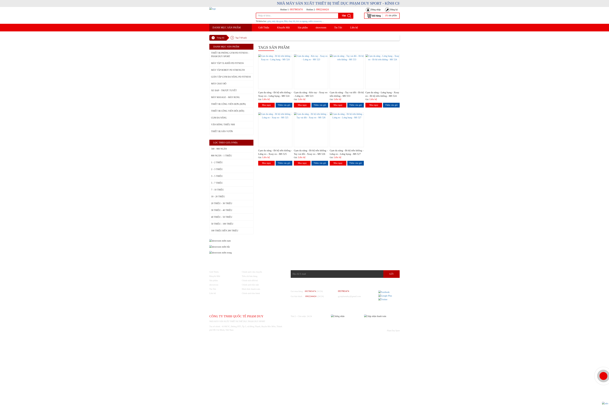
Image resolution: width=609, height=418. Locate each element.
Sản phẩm (303, 27)
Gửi (391, 274)
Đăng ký (394, 9)
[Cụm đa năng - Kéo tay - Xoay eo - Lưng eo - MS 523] (311, 57)
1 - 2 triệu (217, 162)
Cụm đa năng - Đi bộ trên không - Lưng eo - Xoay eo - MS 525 (275, 152)
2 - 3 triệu (217, 169)
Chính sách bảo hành (251, 293)
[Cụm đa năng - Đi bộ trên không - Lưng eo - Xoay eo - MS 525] (275, 115)
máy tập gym (277, 21)
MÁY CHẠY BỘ (218, 83)
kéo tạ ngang (301, 21)
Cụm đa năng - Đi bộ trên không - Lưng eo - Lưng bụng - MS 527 (346, 152)
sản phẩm (391, 15)
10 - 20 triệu (218, 196)
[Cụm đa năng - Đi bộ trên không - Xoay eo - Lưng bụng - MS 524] (275, 57)
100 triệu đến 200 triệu (224, 230)
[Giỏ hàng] (374, 15)
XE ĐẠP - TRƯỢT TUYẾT (224, 90)
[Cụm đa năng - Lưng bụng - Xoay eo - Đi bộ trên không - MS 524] (382, 57)
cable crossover (314, 21)
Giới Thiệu (263, 27)
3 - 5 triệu (217, 176)
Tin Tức (338, 27)
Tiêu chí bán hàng (249, 276)
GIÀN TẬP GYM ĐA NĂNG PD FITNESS (231, 77)
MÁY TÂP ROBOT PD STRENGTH (228, 70)
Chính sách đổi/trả (250, 280)
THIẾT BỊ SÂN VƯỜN (222, 131)
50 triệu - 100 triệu (222, 224)
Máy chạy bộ (289, 21)
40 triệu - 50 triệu (221, 217)
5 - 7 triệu (217, 183)
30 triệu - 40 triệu (221, 210)
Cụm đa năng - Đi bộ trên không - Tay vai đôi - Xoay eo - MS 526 (311, 152)
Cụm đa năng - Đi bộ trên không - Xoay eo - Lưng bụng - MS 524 (275, 94)
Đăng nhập (375, 9)
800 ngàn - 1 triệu (221, 155)
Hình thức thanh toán (251, 289)
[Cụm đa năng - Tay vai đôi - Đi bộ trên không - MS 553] (347, 57)
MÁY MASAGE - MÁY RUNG (225, 97)
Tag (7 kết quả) (241, 38)
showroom (321, 27)
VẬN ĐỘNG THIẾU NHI (223, 124)
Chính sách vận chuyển (252, 272)
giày (269, 21)
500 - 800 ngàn (219, 149)
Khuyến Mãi (283, 27)
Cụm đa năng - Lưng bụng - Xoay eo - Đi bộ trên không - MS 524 (382, 94)
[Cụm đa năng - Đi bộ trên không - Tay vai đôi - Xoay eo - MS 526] (311, 115)
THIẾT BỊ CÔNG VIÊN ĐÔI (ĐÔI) (227, 111)
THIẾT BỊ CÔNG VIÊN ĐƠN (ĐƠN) (228, 104)
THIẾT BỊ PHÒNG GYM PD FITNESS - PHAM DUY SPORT (230, 55)
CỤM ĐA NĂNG (219, 118)
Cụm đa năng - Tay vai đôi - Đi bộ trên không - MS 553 (347, 94)
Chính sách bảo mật (250, 285)
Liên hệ (354, 27)
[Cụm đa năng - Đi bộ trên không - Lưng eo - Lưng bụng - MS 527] (347, 115)
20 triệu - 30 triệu (221, 203)
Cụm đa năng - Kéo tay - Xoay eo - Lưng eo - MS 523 (310, 94)
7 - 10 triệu (217, 190)
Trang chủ (220, 38)
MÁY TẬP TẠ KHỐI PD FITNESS (227, 63)
